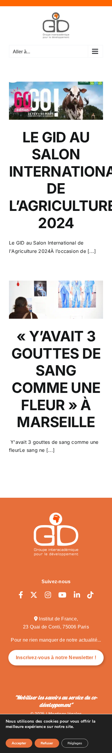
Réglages (74, 743)
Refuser (47, 743)
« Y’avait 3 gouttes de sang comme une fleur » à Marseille (56, 379)
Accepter (19, 743)
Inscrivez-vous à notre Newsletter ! (56, 657)
